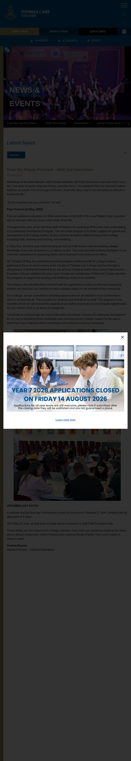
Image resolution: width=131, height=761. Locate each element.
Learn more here (66, 419)
